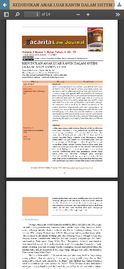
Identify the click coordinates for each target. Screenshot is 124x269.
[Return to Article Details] (5, 5)
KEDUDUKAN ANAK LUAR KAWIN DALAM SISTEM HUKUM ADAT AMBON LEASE (68, 5)
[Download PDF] (119, 5)
